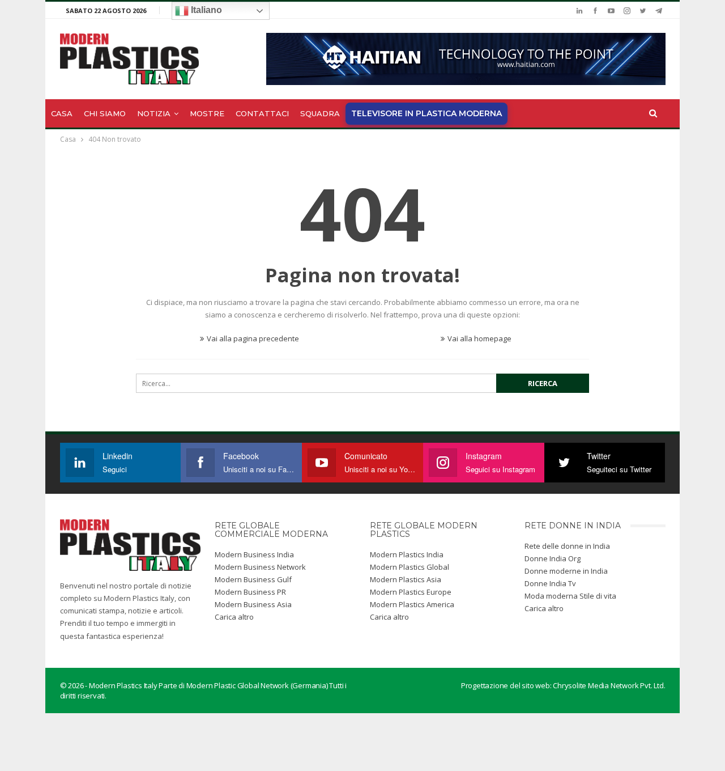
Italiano (205, 10)
